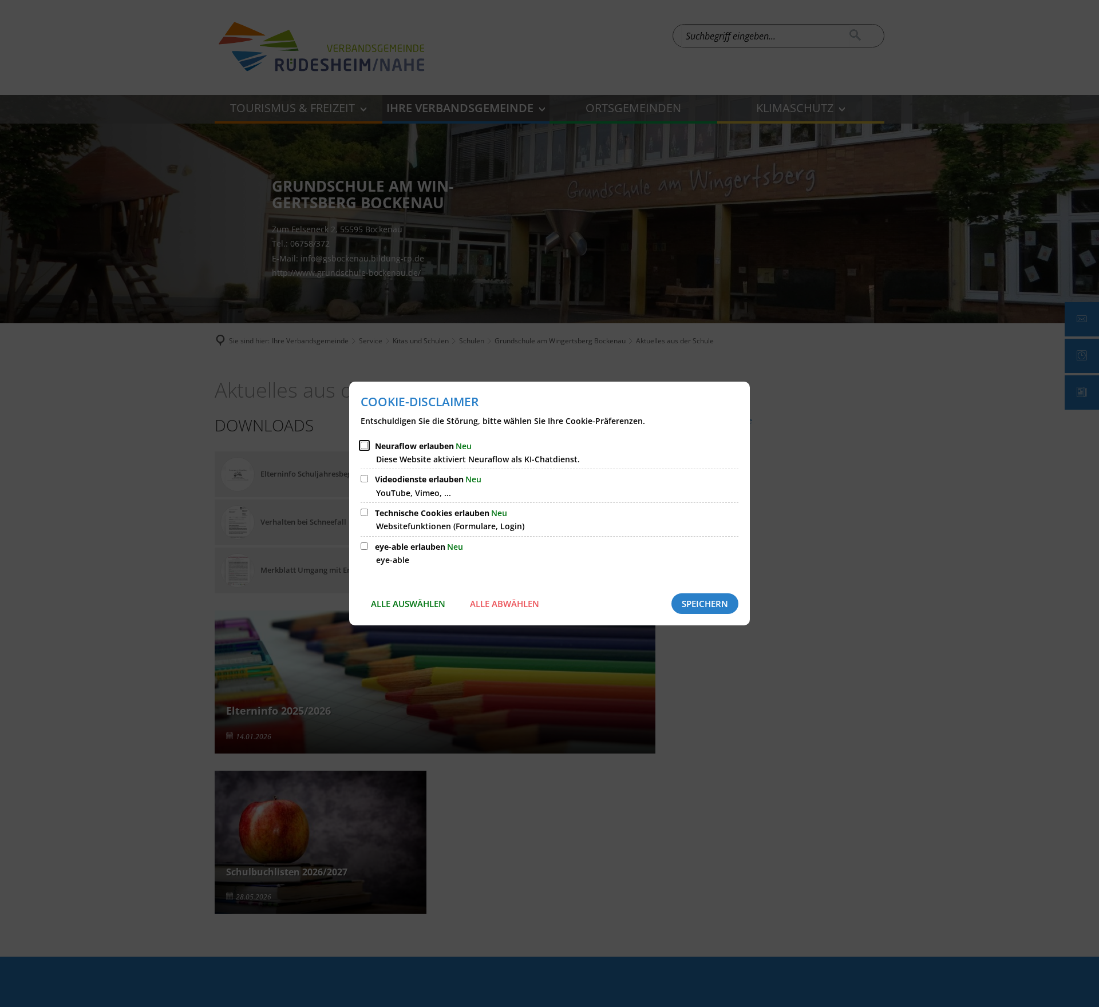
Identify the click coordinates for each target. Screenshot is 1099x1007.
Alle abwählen (504, 603)
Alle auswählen (408, 603)
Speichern (705, 603)
